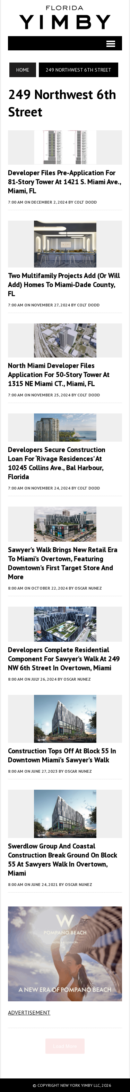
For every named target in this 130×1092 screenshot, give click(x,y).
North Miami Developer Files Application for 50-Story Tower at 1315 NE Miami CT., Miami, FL (59, 374)
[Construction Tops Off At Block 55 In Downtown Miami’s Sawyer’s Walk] (65, 737)
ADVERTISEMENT (29, 1012)
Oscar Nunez (88, 588)
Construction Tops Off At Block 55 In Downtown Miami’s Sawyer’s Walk (62, 755)
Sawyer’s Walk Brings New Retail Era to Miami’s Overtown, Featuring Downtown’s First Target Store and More (63, 563)
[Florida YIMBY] (65, 18)
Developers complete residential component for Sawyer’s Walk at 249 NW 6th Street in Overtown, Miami (64, 658)
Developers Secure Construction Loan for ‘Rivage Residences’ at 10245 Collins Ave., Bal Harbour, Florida (56, 463)
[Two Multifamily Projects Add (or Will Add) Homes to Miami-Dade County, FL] (65, 262)
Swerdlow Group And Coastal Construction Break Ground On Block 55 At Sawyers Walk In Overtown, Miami (62, 859)
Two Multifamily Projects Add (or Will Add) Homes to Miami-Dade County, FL (64, 284)
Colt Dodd (85, 202)
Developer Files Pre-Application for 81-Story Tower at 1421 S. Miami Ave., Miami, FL (64, 181)
